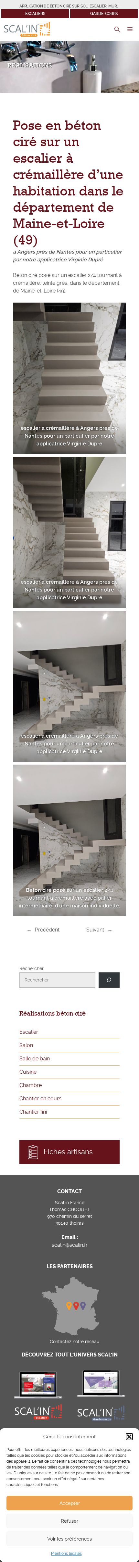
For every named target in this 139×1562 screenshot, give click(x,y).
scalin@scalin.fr (70, 1245)
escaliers (35, 13)
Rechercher (31, 968)
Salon (26, 1045)
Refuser (69, 1521)
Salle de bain (34, 1059)
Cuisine (28, 1072)
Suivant (95, 930)
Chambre (30, 1085)
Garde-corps (104, 13)
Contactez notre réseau (74, 1341)
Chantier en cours (40, 1098)
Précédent (47, 930)
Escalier (28, 1032)
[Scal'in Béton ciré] (26, 29)
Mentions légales (66, 1553)
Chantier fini (33, 1112)
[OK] (109, 980)
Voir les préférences (69, 1539)
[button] (129, 1436)
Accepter (69, 1503)
